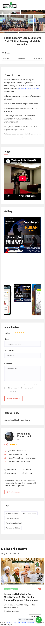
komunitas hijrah (29, 513)
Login (40, 5)
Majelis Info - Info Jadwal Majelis (20, 622)
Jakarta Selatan (12, 611)
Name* (7, 339)
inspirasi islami (12, 513)
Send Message (14, 492)
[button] (17, 30)
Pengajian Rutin (11, 589)
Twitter (28, 469)
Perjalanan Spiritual (14, 523)
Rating (7, 333)
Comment (8, 364)
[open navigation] (33, 5)
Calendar (38, 59)
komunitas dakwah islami (29, 88)
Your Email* (9, 350)
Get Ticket (35, 616)
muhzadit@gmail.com (17, 454)
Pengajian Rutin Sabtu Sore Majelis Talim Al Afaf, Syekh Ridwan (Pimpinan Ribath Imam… (21, 597)
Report (22, 59)
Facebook (11, 469)
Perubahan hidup (13, 528)
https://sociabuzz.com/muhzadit (22, 458)
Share (6, 59)
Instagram (11, 473)
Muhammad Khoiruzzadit (24, 434)
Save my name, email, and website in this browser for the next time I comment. (23, 388)
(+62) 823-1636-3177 (17, 451)
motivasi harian (12, 518)
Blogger (28, 473)
